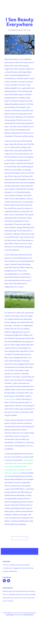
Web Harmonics (28, 614)
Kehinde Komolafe (16, 30)
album (10, 399)
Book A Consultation (19, 538)
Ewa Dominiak (10, 614)
